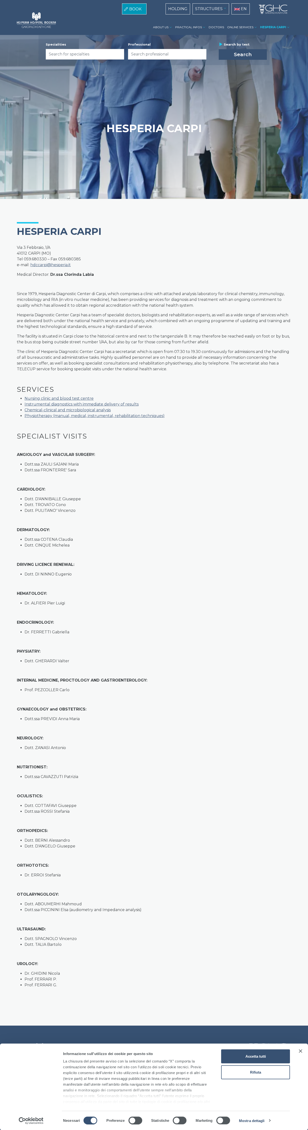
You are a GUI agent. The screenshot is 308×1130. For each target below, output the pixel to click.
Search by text (237, 44)
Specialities (56, 44)
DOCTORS (216, 27)
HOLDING (177, 9)
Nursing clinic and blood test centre (59, 398)
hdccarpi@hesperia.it (50, 265)
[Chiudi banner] (300, 1051)
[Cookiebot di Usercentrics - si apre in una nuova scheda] (31, 1120)
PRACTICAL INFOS (188, 27)
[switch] (135, 1120)
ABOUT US (160, 27)
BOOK (135, 9)
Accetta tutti (255, 1056)
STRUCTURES (209, 9)
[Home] (271, 9)
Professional (139, 44)
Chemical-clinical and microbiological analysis (68, 410)
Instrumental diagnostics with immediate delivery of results (82, 404)
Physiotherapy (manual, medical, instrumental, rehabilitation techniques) (95, 415)
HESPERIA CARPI (273, 27)
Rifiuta (255, 1072)
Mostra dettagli (252, 1120)
